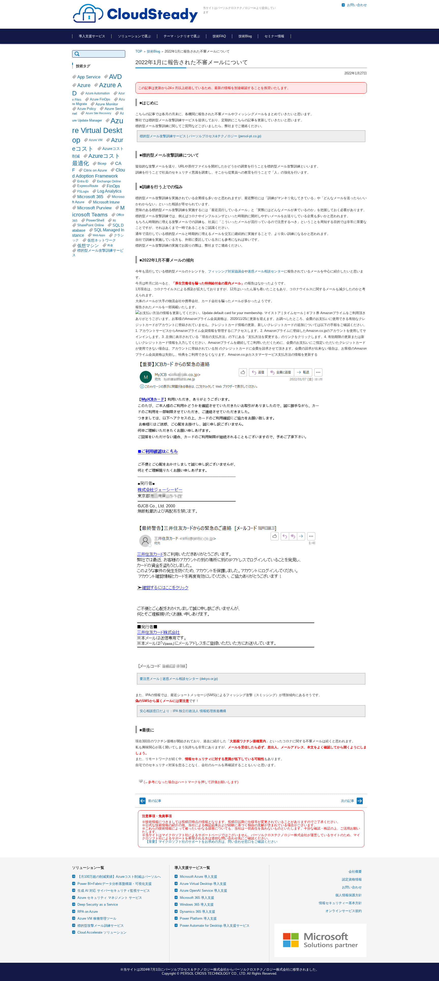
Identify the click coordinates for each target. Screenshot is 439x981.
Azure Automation (97, 93)
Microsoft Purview (94, 207)
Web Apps (99, 235)
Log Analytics (109, 191)
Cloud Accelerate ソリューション (102, 932)
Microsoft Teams (98, 211)
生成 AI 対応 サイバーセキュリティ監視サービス (113, 890)
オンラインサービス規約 (343, 911)
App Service (88, 76)
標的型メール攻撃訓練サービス (97, 253)
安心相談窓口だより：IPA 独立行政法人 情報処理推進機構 (183, 711)
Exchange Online (109, 181)
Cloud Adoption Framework (98, 172)
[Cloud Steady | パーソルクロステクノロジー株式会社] (135, 14)
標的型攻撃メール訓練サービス (100, 925)
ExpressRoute (87, 186)
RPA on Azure (87, 912)
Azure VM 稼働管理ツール (96, 918)
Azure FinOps (100, 99)
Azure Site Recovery (98, 113)
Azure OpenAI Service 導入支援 (203, 890)
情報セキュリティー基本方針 (340, 903)
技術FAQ (219, 36)
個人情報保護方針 (348, 895)
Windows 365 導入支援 (197, 904)
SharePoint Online (90, 225)
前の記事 (154, 801)
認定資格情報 (352, 879)
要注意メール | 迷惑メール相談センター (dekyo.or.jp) (179, 679)
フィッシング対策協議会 (226, 271)
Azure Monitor (107, 104)
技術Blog (245, 36)
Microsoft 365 (90, 196)
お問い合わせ (352, 887)
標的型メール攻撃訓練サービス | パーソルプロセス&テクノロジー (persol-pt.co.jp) (200, 136)
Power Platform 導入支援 (198, 918)
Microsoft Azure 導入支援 (198, 877)
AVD (115, 76)
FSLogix (83, 191)
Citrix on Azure (95, 170)
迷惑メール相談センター (266, 271)
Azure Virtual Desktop (97, 130)
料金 (110, 245)
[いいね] (141, 781)
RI (114, 220)
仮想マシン (88, 245)
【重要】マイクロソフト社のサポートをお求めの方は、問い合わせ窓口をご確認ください (211, 842)
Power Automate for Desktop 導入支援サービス (214, 925)
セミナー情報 (274, 36)
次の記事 (347, 801)
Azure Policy (86, 109)
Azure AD (97, 89)
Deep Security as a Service (97, 904)
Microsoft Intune (106, 202)
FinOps (113, 186)
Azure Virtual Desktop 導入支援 (203, 884)
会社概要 (355, 871)
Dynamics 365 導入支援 (197, 912)
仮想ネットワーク (101, 240)
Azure (83, 85)
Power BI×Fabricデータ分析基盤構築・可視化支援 (114, 884)
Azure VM (95, 140)
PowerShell (95, 220)
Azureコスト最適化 (96, 159)
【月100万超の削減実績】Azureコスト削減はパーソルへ (119, 877)
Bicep (102, 163)
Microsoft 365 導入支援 (197, 898)
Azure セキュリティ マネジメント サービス (109, 898)
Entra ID (82, 181)
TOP (138, 51)
